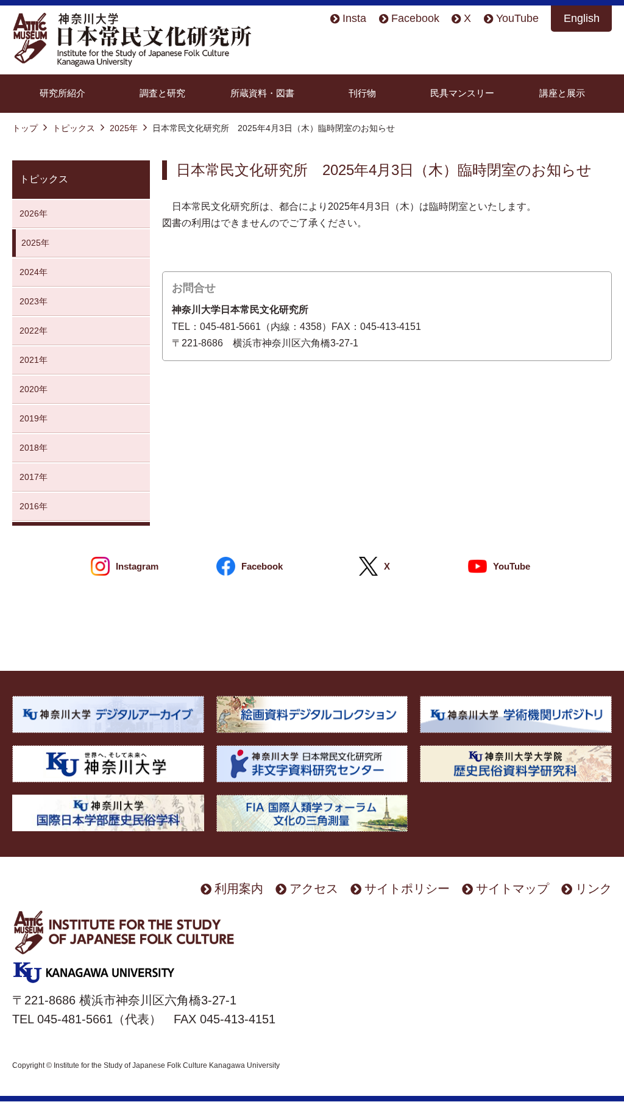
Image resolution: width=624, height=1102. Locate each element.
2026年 (38, 213)
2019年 (34, 418)
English (582, 18)
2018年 (34, 448)
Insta (354, 18)
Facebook (415, 18)
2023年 (34, 301)
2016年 (34, 506)
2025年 (124, 128)
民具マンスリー (462, 93)
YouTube (517, 18)
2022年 (34, 330)
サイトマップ (512, 888)
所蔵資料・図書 (262, 93)
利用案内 (238, 888)
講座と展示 (562, 93)
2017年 (34, 477)
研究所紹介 (62, 93)
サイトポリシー (407, 888)
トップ (25, 128)
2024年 (34, 272)
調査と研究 (162, 93)
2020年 (34, 389)
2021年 (34, 360)
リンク (593, 888)
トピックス (73, 128)
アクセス (313, 888)
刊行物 (362, 93)
